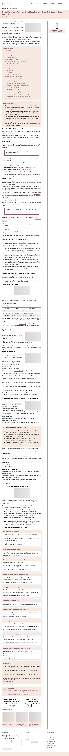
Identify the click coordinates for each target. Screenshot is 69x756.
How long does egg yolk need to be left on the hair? (18, 96)
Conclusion (7, 98)
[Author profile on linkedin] (40, 689)
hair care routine (22, 243)
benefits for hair (18, 403)
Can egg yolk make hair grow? (13, 79)
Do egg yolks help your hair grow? (14, 87)
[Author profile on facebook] (36, 689)
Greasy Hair (9, 72)
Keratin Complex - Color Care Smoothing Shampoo (57, 31)
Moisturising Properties (12, 57)
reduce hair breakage (29, 524)
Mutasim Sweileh (6, 16)
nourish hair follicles (7, 137)
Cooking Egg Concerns (12, 74)
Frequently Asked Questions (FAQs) (13, 78)
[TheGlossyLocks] (9, 4)
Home (9, 8)
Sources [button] (3, 684)
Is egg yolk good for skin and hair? (14, 81)
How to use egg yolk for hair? (13, 89)
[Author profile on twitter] (38, 689)
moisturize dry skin (9, 626)
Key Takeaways (8, 50)
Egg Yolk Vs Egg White (12, 65)
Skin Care (14, 8)
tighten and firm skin (18, 370)
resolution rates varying (26, 448)
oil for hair (14, 118)
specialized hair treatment (26, 174)
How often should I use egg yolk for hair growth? (18, 94)
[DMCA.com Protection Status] (34, 742)
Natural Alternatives (11, 66)
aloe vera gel (16, 378)
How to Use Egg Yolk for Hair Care (12, 59)
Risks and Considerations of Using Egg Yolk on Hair (16, 68)
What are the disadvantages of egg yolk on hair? (18, 85)
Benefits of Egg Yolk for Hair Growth (13, 52)
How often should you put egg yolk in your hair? (17, 91)
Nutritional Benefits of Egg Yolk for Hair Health (15, 61)
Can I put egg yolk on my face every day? (16, 83)
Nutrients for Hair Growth (12, 63)
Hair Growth (9, 54)
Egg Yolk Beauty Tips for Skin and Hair (13, 76)
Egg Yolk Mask (10, 55)
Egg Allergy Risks (10, 70)
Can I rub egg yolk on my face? (14, 92)
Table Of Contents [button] (8, 48)
